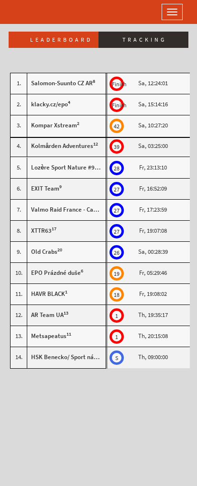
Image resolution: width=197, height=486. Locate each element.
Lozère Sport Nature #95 (64, 167)
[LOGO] (38, 12)
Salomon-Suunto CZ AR (62, 83)
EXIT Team (45, 188)
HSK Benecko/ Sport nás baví (70, 357)
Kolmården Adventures (62, 146)
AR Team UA (47, 315)
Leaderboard (61, 40)
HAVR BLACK (48, 294)
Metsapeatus (48, 336)
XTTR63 (41, 230)
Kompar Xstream (54, 125)
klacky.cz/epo (49, 104)
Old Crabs (44, 252)
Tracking (144, 40)
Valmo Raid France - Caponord (71, 209)
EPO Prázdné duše (56, 273)
